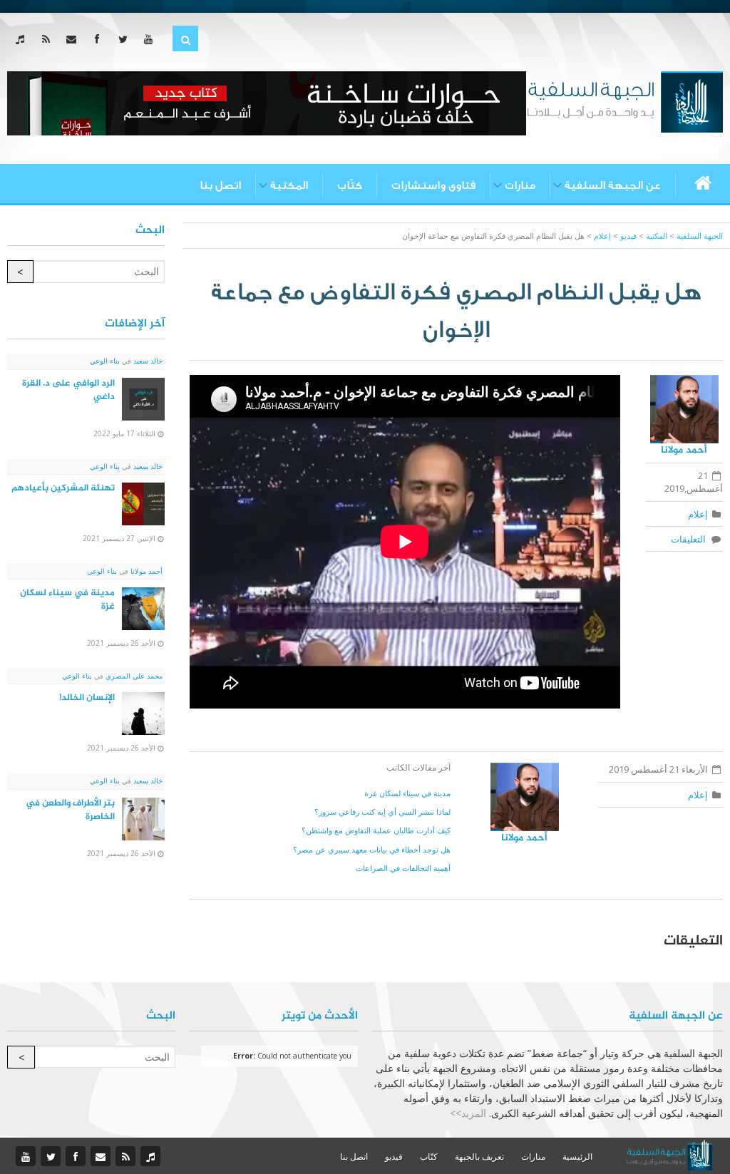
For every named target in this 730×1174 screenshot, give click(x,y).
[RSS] (48, 39)
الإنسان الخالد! (87, 698)
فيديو (394, 1156)
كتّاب (349, 185)
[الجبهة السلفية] (625, 100)
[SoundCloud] (23, 39)
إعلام (698, 514)
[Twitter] (125, 39)
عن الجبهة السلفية (613, 185)
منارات (520, 185)
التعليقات (690, 538)
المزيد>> (468, 1113)
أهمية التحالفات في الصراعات (403, 868)
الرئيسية (577, 1156)
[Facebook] (100, 39)
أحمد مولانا (684, 450)
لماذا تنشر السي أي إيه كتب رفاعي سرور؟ (382, 811)
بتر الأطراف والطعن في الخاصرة (70, 810)
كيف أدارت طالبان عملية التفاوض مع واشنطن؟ (376, 830)
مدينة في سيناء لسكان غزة (407, 793)
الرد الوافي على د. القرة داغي (68, 390)
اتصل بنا (220, 185)
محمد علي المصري (133, 676)
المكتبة (289, 185)
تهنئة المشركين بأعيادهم (63, 488)
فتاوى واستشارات (433, 185)
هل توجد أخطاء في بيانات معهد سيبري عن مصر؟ (372, 849)
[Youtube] (151, 39)
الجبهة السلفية (700, 235)
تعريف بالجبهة (479, 1156)
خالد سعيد (147, 361)
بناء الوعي (105, 361)
